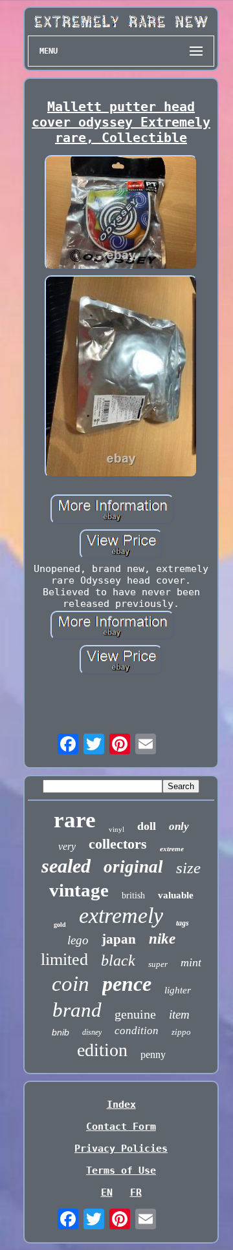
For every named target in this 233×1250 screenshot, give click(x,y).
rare (75, 819)
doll (146, 826)
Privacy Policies (121, 1148)
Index (121, 1104)
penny (153, 1054)
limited (64, 959)
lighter (177, 990)
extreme (172, 849)
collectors (118, 844)
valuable (176, 895)
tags (182, 922)
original (133, 866)
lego (78, 940)
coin (70, 983)
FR (136, 1192)
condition (137, 1030)
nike (162, 939)
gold (60, 924)
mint (191, 962)
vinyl (116, 829)
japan (119, 939)
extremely (121, 915)
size (188, 867)
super (158, 964)
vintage (79, 890)
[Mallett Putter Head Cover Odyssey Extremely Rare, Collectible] (121, 214)
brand (77, 1010)
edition (102, 1050)
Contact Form (121, 1126)
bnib (60, 1032)
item (179, 1014)
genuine (135, 1014)
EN (107, 1192)
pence (126, 983)
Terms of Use (121, 1170)
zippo (181, 1032)
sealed (66, 865)
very (67, 846)
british (133, 895)
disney (92, 1032)
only (179, 826)
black (118, 960)
